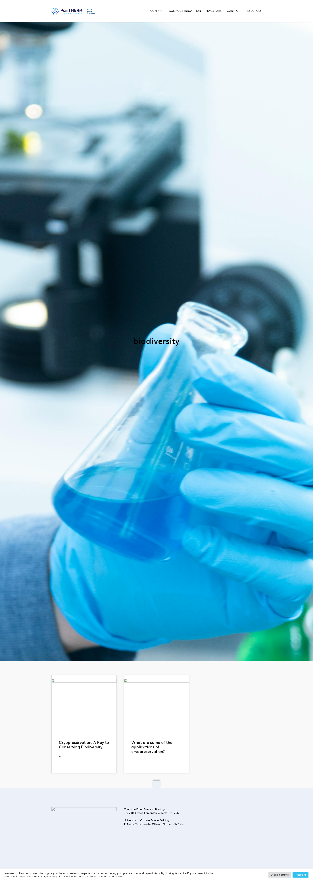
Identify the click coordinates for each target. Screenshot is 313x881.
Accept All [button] (300, 874)
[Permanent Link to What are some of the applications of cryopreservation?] (156, 706)
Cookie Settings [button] (280, 874)
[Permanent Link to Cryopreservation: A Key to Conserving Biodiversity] (84, 706)
